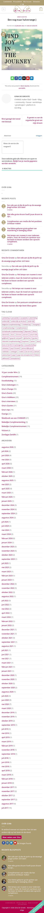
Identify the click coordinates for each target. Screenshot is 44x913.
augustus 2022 (7, 596)
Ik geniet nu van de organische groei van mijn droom (34, 120)
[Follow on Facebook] (21, 4)
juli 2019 (5, 729)
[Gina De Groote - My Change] (22, 9)
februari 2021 (7, 667)
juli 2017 (5, 808)
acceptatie (24, 318)
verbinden (5, 352)
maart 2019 (6, 741)
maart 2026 (6, 468)
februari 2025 (7, 497)
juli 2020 (5, 696)
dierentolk (5, 335)
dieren (35, 331)
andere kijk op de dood (18, 321)
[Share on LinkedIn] (31, 78)
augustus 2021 (7, 646)
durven (25, 335)
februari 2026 (7, 472)
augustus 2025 (7, 480)
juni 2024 (5, 526)
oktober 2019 (7, 721)
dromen (18, 335)
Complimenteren (21, 328)
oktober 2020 (7, 683)
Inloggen (38, 136)
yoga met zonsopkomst (24, 355)
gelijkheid (5, 338)
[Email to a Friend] (24, 78)
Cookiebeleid (7, 1)
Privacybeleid (17, 1)
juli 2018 (5, 758)
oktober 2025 (7, 476)
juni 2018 (5, 762)
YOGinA (36, 355)
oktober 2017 (7, 795)
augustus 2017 (7, 804)
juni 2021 (5, 654)
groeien (35, 338)
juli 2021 (5, 650)
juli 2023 (5, 563)
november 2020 (8, 679)
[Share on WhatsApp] (12, 78)
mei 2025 (5, 484)
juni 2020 (5, 700)
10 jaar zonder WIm (9, 372)
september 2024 (8, 513)
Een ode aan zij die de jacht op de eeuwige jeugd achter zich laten (24, 206)
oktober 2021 (7, 638)
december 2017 (8, 787)
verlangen (14, 352)
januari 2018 (7, 783)
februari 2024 (7, 538)
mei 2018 (5, 766)
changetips (36, 325)
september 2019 (8, 725)
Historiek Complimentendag (11, 341)
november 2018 (8, 750)
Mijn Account (27, 1)
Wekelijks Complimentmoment (14, 426)
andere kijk (5, 321)
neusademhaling (30, 345)
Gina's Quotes (22, 17)
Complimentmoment (10, 376)
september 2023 (8, 559)
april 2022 (6, 613)
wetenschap (6, 355)
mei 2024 (5, 530)
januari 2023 (7, 580)
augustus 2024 (7, 517)
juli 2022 (5, 600)
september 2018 (8, 754)
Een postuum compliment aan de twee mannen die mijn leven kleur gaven (22, 304)
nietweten (5, 348)
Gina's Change (7, 389)
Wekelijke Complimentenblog (13, 422)
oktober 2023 (7, 555)
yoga (13, 355)
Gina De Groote (32, 26)
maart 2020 (6, 708)
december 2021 (8, 629)
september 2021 (8, 642)
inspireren (25, 341)
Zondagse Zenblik (9, 434)
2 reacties (12, 209)
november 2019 (8, 716)
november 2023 (8, 551)
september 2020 (8, 687)
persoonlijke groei (27, 348)
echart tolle (33, 335)
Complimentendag (8, 328)
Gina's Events (7, 393)
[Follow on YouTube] (15, 843)
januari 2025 (7, 501)
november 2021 (8, 634)
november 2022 (8, 588)
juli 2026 (5, 451)
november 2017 (8, 791)
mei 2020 (5, 704)
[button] (3, 9)
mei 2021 (5, 658)
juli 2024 (5, 522)
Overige (5, 414)
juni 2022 (5, 604)
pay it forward (15, 348)
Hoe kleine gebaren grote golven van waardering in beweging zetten (22, 229)
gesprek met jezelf (16, 338)
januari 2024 (7, 542)
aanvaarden (15, 318)
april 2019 (6, 737)
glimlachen (27, 338)
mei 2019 (5, 733)
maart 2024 (6, 534)
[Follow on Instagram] (7, 843)
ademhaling (33, 318)
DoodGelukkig (7, 380)
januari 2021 (7, 671)
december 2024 (8, 505)
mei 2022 (5, 609)
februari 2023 (7, 575)
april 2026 (6, 464)
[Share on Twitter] (20, 78)
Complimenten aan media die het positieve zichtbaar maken (24, 222)
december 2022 (8, 584)
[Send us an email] (23, 4)
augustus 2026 (7, 447)
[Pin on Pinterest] (28, 78)
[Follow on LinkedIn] (11, 843)
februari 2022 (7, 621)
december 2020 (8, 675)
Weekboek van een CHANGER (13, 418)
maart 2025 (6, 493)
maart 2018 (6, 775)
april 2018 (6, 770)
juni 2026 (5, 455)
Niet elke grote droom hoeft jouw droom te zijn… (24, 215)
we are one (28, 352)
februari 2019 (7, 746)
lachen (33, 341)
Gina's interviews (8, 401)
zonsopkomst (15, 358)
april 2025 (6, 488)
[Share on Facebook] (16, 78)
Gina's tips (6, 410)
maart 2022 (6, 617)
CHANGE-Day (26, 325)
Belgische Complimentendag (11, 325)
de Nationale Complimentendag (12, 331)
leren (38, 341)
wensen (36, 352)
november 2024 (8, 509)
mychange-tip (18, 345)
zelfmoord (5, 358)
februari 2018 (7, 779)
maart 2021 (6, 663)
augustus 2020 (7, 692)
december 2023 (8, 546)
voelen (21, 352)
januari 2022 (7, 625)
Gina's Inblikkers (8, 397)
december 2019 (8, 712)
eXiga (22, 910)
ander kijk (31, 321)
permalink (22, 88)
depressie (28, 331)
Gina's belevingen (9, 385)
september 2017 (8, 799)
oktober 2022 (7, 592)
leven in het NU (7, 345)
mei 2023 (5, 567)
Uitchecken (36, 1)
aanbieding (5, 318)
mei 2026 (5, 459)
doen (12, 335)
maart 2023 (6, 571)
